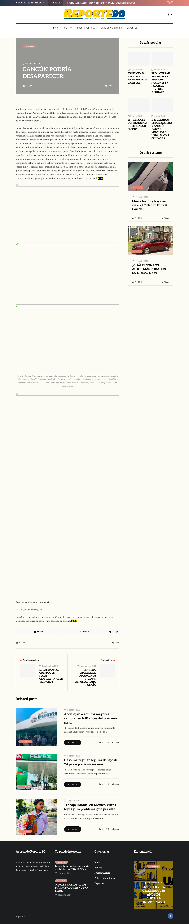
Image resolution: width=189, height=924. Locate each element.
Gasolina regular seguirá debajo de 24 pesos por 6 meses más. (91, 762)
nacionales (29, 46)
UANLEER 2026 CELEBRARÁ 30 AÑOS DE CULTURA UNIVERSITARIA (107, 3)
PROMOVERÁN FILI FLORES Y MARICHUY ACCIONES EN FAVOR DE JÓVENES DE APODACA (161, 83)
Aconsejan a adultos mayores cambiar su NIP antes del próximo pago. (90, 718)
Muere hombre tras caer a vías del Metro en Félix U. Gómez (150, 205)
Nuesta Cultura (86, 28)
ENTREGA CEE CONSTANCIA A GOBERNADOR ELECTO (137, 124)
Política (67, 28)
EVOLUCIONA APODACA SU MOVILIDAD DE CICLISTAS (137, 78)
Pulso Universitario (111, 28)
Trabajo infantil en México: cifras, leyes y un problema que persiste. (90, 807)
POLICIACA (136, 251)
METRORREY (137, 187)
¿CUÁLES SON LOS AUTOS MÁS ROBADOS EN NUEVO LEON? (149, 269)
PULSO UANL (153, 866)
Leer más (72, 743)
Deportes (132, 28)
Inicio (55, 28)
